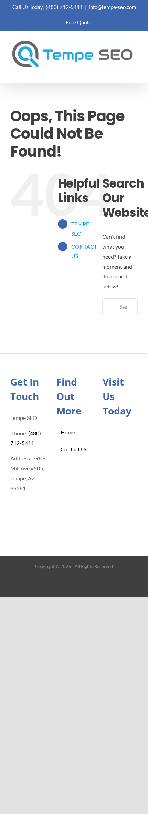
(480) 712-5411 (64, 7)
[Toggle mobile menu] (135, 72)
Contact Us (74, 449)
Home (68, 432)
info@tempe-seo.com (112, 7)
